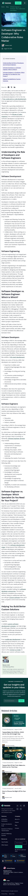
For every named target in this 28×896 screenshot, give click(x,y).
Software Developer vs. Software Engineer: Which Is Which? (12, 68)
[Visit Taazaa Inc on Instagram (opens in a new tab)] (17, 809)
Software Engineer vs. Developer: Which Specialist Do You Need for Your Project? (13, 74)
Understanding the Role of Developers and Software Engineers (13, 64)
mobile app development (13, 639)
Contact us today (15, 650)
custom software (14, 597)
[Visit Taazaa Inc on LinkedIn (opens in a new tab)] (17, 806)
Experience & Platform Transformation (7, 829)
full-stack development (17, 357)
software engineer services (16, 438)
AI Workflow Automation (4, 820)
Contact (17, 828)
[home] (6, 3)
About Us (17, 819)
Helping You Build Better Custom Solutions (12, 80)
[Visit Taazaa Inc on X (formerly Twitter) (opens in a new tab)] (21, 806)
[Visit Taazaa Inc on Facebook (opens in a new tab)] (24, 806)
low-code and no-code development (14, 99)
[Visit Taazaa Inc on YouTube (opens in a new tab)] (21, 809)
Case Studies (4, 842)
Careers (17, 822)
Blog (16, 825)
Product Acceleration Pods (6, 825)
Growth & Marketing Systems (6, 834)
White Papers (4, 845)
